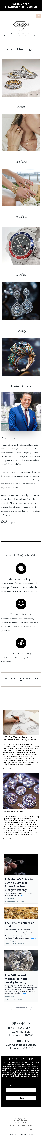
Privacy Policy (12, 1134)
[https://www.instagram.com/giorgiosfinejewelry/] (31, 1130)
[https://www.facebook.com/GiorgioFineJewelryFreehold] (11, 1130)
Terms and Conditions (26, 1134)
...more (22, 895)
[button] (38, 16)
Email (8, 1086)
